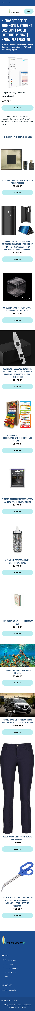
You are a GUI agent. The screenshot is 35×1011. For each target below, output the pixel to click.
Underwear (21, 93)
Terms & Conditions (23, 1005)
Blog (7, 976)
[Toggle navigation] (4, 11)
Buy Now (17, 108)
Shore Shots (9, 964)
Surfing (13, 93)
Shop (29, 11)
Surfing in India (10, 972)
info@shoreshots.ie (7, 3)
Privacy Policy (14, 1007)
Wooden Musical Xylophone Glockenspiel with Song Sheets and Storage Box (17, 438)
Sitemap (23, 1007)
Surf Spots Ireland (11, 968)
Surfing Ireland (10, 960)
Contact (12, 1005)
